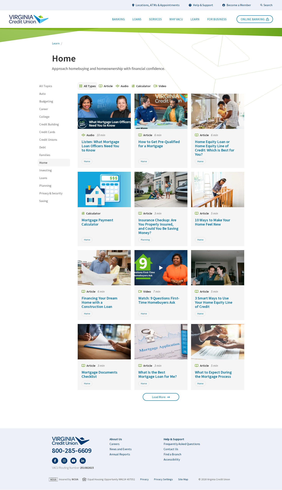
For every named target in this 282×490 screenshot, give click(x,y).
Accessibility (172, 459)
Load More (159, 397)
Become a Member (239, 5)
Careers (115, 444)
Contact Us (171, 449)
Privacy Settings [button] (163, 479)
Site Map (183, 479)
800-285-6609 (72, 450)
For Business (217, 19)
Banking (118, 19)
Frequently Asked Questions (182, 444)
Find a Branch (172, 454)
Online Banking (253, 19)
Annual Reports (120, 454)
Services (155, 19)
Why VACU (176, 19)
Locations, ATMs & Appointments (158, 5)
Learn (195, 19)
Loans (136, 19)
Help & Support (203, 5)
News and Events (121, 449)
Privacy (144, 479)
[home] (73, 441)
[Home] (28, 19)
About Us (116, 439)
